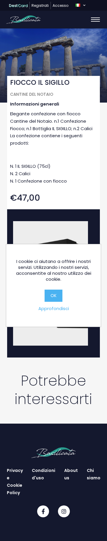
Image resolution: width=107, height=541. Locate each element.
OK (53, 296)
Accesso (60, 5)
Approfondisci (53, 308)
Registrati (40, 5)
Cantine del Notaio (31, 94)
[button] (80, 5)
